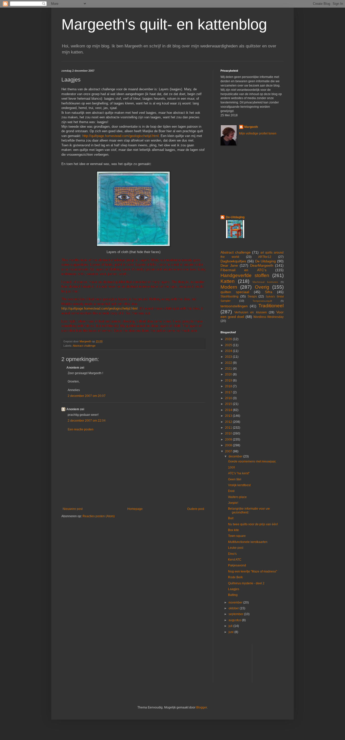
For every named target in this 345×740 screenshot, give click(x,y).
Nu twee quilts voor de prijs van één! (253, 524)
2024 (229, 351)
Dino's (232, 554)
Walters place (237, 497)
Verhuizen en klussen (250, 312)
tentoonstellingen (234, 306)
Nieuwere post (73, 509)
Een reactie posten (80, 429)
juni (231, 632)
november (236, 602)
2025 (229, 345)
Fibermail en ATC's (243, 270)
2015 (229, 404)
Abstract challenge (84, 345)
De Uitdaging (265, 261)
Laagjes (233, 589)
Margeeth (251, 127)
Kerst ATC (234, 559)
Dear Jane (229, 265)
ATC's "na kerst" (239, 473)
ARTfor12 (264, 257)
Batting (233, 595)
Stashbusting (229, 296)
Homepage (135, 509)
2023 (229, 357)
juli (231, 626)
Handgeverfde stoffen (244, 275)
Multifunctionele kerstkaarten (247, 542)
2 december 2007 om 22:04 (87, 420)
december (236, 456)
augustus (235, 620)
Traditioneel (271, 305)
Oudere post (195, 509)
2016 (229, 398)
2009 (229, 439)
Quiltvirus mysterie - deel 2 (246, 583)
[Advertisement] (133, 469)
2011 (229, 427)
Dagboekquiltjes (233, 261)
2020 (229, 374)
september (236, 614)
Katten (227, 281)
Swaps (252, 296)
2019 (229, 380)
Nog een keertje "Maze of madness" (252, 571)
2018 (229, 386)
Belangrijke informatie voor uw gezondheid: (249, 510)
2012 (229, 422)
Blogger (201, 707)
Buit (230, 518)
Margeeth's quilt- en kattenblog (164, 24)
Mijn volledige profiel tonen (257, 133)
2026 (229, 339)
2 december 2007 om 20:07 (87, 396)
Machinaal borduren (265, 282)
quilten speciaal (234, 292)
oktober (234, 608)
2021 (229, 368)
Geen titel (234, 479)
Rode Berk (235, 577)
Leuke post (235, 548)
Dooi (231, 491)
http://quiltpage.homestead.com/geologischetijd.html (120, 136)
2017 (229, 392)
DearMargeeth (261, 265)
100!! (231, 467)
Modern (228, 287)
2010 (229, 433)
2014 (229, 410)
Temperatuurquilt (262, 300)
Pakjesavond (237, 565)
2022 (229, 363)
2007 (229, 451)
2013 (229, 416)
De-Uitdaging (235, 217)
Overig (262, 287)
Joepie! (233, 503)
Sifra (268, 292)
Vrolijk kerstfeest (239, 485)
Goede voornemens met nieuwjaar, (252, 461)
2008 (229, 445)
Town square (237, 536)
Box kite (233, 530)
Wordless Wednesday (268, 317)
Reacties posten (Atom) (99, 516)
